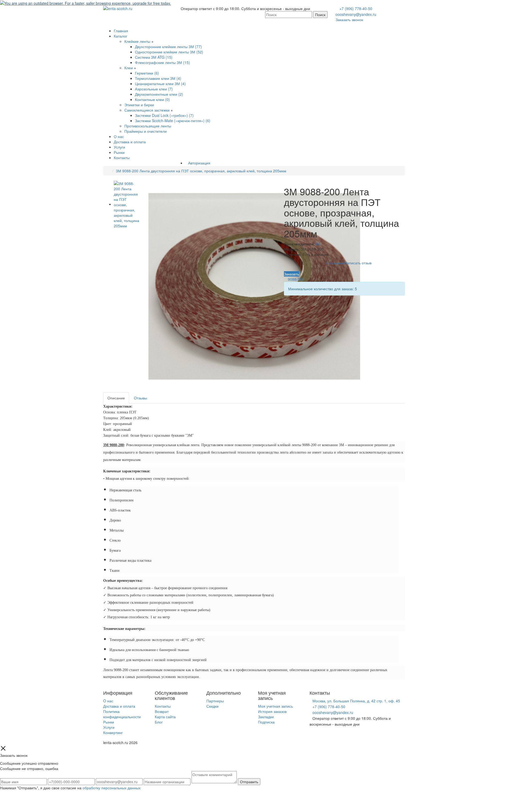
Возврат (162, 711)
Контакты (122, 157)
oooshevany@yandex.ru (355, 14)
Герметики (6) (147, 73)
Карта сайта (165, 716)
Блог (159, 722)
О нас (119, 136)
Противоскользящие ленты (147, 125)
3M (317, 243)
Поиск (320, 14)
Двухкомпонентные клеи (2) (159, 94)
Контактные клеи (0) (152, 99)
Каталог (120, 36)
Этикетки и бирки (139, 104)
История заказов (272, 711)
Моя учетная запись (275, 706)
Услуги (119, 147)
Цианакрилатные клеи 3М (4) (160, 83)
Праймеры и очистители (145, 131)
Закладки (266, 716)
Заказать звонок (349, 19)
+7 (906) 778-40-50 (355, 8)
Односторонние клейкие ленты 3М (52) (169, 51)
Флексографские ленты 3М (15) (162, 62)
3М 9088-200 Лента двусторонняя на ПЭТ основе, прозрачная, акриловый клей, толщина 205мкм (201, 170)
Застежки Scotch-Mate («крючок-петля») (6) (172, 120)
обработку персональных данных (111, 787)
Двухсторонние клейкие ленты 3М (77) (168, 46)
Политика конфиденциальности (122, 714)
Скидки (212, 706)
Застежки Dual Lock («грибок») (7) (164, 115)
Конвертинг (113, 732)
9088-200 (296, 279)
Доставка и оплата (130, 141)
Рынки (119, 152)
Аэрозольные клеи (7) (154, 88)
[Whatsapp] (311, 735)
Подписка (266, 722)
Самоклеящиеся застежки (147, 110)
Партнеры (215, 700)
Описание (116, 397)
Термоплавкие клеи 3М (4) (158, 78)
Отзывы (140, 397)
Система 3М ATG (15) (154, 57)
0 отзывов (334, 262)
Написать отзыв (357, 262)
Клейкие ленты (137, 41)
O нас (108, 700)
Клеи (128, 67)
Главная (121, 30)
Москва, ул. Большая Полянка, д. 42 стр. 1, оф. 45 (356, 700)
